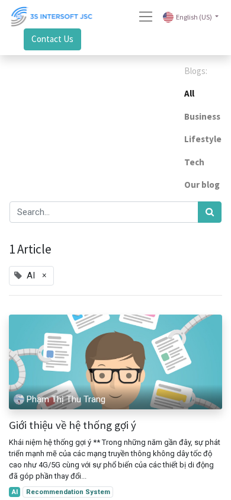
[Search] (210, 212)
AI (15, 492)
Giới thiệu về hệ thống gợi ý (72, 425)
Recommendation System (68, 492)
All (189, 93)
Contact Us (52, 38)
